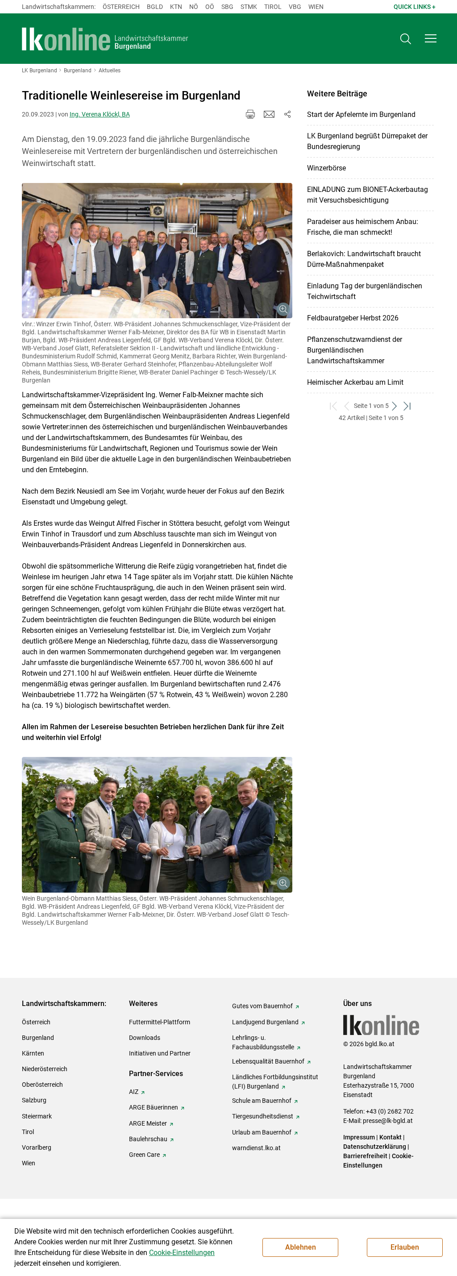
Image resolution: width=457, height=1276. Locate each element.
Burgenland (38, 1037)
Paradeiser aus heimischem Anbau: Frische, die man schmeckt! (362, 227)
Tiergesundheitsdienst (262, 1116)
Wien (316, 6)
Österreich (121, 6)
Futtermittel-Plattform (159, 1022)
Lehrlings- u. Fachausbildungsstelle (263, 1042)
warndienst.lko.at (256, 1147)
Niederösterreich (44, 1068)
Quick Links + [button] (415, 6)
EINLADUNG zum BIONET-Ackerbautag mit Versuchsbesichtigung (367, 194)
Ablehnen (300, 1247)
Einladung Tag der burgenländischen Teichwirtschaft (364, 291)
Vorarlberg (36, 1147)
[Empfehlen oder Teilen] (287, 114)
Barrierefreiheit (365, 1156)
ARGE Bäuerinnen (153, 1107)
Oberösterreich (42, 1084)
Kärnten (33, 1053)
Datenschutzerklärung (374, 1146)
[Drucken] (250, 114)
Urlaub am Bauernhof (261, 1132)
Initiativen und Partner (160, 1053)
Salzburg (34, 1100)
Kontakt (390, 1137)
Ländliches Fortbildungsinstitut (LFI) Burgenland (275, 1081)
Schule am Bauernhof (261, 1100)
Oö (209, 6)
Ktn (176, 6)
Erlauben (405, 1247)
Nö (193, 6)
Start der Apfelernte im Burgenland (361, 114)
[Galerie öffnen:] (157, 250)
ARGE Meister (148, 1123)
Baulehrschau (148, 1139)
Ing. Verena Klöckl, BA (100, 114)
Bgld (155, 6)
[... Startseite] (105, 38)
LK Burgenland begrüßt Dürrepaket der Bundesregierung (367, 141)
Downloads (144, 1037)
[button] (430, 38)
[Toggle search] (405, 38)
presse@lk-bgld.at (388, 1120)
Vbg (295, 6)
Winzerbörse (326, 168)
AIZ (133, 1091)
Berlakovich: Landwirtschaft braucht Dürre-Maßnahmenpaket (364, 259)
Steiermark (37, 1116)
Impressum (359, 1137)
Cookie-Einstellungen (182, 1252)
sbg (227, 6)
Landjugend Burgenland (265, 1022)
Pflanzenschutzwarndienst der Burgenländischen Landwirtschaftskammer (354, 350)
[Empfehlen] (269, 114)
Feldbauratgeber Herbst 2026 (353, 318)
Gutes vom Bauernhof (262, 1006)
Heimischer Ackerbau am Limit (355, 382)
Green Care (144, 1154)
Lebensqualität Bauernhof (268, 1061)
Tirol (273, 6)
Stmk (249, 6)
